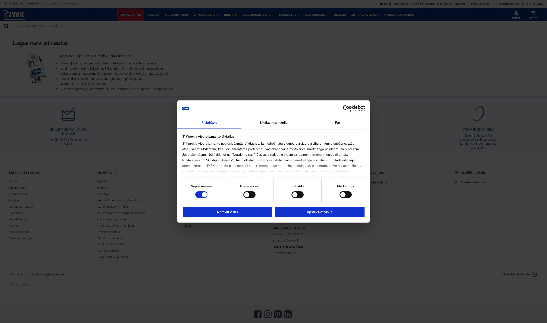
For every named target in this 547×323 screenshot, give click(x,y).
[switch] (249, 194)
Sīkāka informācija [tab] (273, 122)
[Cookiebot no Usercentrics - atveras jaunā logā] (346, 108)
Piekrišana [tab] (209, 122)
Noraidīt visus (227, 212)
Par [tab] (337, 122)
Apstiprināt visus (319, 212)
